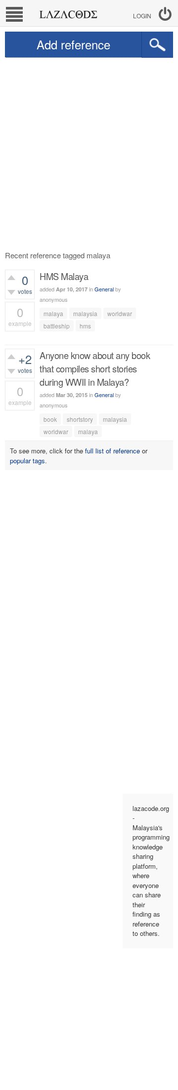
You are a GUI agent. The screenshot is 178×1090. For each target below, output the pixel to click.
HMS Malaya (64, 276)
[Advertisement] (89, 152)
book (50, 419)
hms (85, 326)
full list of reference (112, 450)
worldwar (119, 313)
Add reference (73, 44)
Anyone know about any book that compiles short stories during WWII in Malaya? (95, 368)
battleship (57, 326)
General (104, 289)
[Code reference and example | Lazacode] (68, 11)
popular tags (27, 460)
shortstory (80, 419)
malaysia (85, 313)
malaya (53, 313)
